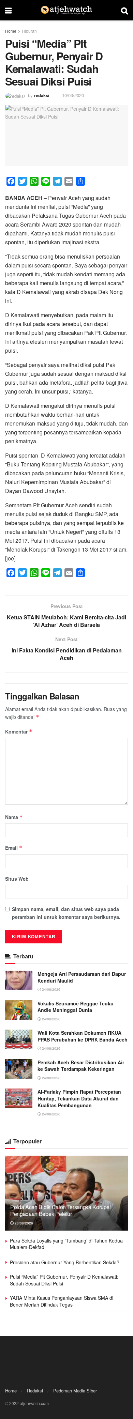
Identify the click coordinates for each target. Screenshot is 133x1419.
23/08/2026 (23, 1223)
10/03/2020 (73, 95)
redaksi (41, 95)
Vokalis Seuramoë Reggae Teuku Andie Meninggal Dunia (76, 1007)
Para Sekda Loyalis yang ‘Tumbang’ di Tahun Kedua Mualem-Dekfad (66, 1244)
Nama (14, 817)
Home (10, 31)
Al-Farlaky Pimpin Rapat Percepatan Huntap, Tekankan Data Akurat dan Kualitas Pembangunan (79, 1098)
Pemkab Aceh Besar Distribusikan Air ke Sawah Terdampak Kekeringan (81, 1066)
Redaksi (35, 1390)
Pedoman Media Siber (75, 1390)
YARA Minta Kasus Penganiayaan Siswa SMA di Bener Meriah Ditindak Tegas (61, 1301)
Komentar (18, 731)
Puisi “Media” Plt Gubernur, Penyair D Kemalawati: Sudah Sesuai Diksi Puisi (64, 1280)
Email (14, 847)
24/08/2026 (50, 989)
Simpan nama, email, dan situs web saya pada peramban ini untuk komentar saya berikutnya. (66, 913)
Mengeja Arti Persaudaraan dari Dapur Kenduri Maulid (82, 977)
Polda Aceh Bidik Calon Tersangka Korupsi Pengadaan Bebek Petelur (60, 1210)
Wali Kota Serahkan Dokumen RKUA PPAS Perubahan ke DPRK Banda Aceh (83, 1036)
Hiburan (29, 31)
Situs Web (17, 878)
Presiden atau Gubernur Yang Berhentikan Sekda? (64, 1262)
